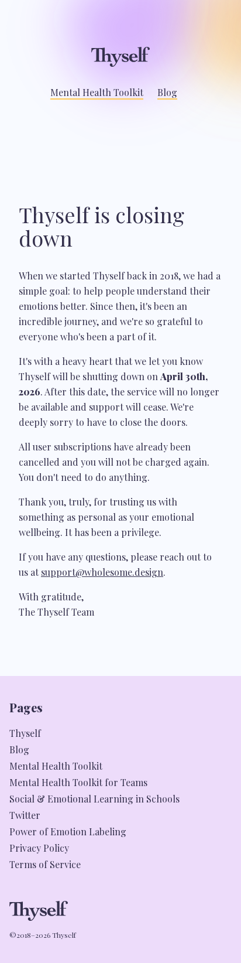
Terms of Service (45, 864)
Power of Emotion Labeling (67, 831)
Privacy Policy (39, 848)
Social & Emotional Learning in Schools (94, 799)
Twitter (24, 815)
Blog (167, 92)
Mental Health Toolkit (96, 92)
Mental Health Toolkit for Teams (78, 782)
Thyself (25, 733)
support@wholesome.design (102, 572)
